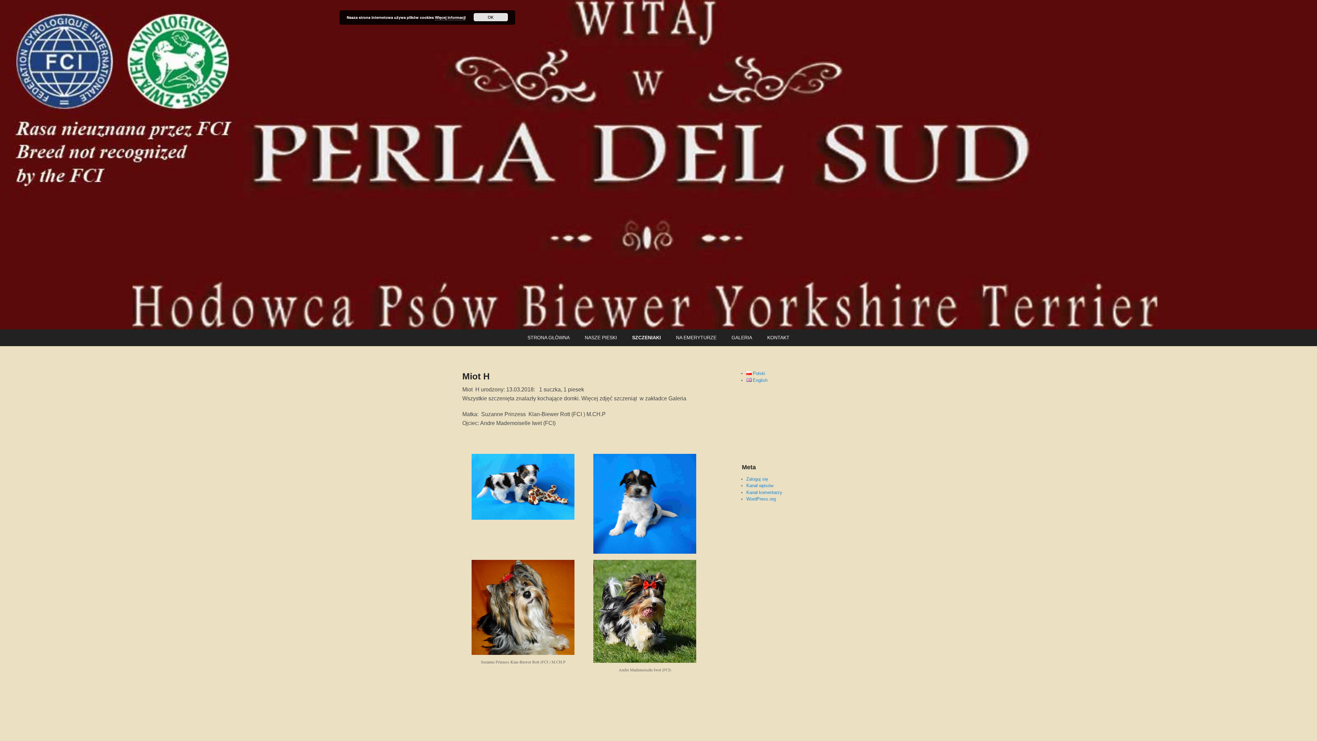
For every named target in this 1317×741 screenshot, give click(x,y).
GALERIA (742, 337)
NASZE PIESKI (601, 337)
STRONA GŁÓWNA (548, 337)
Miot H (476, 376)
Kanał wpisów (759, 485)
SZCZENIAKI (646, 337)
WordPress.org (761, 499)
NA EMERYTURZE (696, 337)
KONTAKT (778, 337)
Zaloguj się (757, 479)
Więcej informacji (450, 17)
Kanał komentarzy (764, 492)
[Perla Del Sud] (658, 164)
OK (491, 17)
